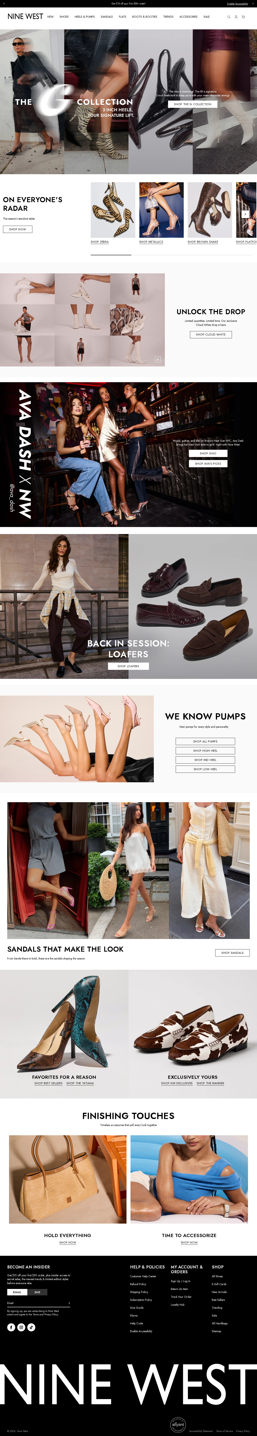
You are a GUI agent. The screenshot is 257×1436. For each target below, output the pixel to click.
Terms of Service (224, 1431)
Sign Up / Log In (180, 1281)
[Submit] (69, 1303)
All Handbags (219, 1323)
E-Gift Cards (219, 1284)
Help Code (136, 1323)
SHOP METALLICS (151, 242)
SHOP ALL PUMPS (205, 741)
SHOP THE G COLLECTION (192, 104)
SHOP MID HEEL (205, 760)
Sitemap (216, 1331)
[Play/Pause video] (158, 359)
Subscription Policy (141, 1300)
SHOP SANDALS (232, 953)
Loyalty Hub (177, 1305)
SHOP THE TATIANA (80, 1083)
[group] (128, 3)
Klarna (134, 1316)
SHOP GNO (208, 453)
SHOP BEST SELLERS (48, 1083)
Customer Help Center (143, 1276)
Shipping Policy (139, 1292)
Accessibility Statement (201, 1431)
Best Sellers (218, 1300)
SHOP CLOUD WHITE (210, 334)
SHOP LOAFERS (128, 666)
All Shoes (217, 1276)
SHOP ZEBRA (100, 242)
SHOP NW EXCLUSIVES (177, 1083)
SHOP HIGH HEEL (205, 751)
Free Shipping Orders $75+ (128, 3)
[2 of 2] (174, 245)
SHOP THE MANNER (210, 1083)
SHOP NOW (17, 229)
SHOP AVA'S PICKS (208, 464)
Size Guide (136, 1308)
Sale (214, 1316)
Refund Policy (138, 1284)
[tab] (17, 1292)
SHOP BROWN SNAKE (203, 242)
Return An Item (179, 1289)
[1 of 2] (172, 245)
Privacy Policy (243, 1431)
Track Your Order (181, 1297)
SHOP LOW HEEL (205, 769)
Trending (217, 1308)
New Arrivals (219, 1292)
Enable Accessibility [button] (237, 4)
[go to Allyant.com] (178, 1425)
